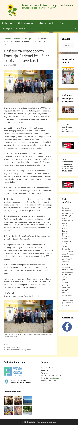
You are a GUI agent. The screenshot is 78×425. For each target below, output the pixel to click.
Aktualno (15, 38)
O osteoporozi (7, 23)
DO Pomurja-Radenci (29, 38)
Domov (7, 38)
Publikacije (6, 29)
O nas (62, 23)
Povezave (19, 29)
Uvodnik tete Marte (13, 347)
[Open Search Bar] (75, 29)
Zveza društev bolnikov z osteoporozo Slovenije (48, 5)
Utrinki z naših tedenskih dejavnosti (18, 350)
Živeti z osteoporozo (25, 23)
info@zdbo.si (54, 378)
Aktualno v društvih (46, 23)
